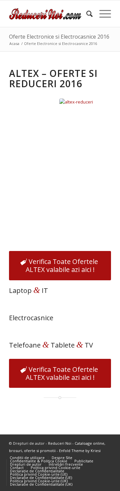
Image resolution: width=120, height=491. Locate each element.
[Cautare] (86, 13)
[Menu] (102, 13)
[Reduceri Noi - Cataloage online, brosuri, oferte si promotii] (50, 13)
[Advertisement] (60, 182)
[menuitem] (86, 13)
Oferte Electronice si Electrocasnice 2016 (59, 36)
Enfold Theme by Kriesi (80, 450)
